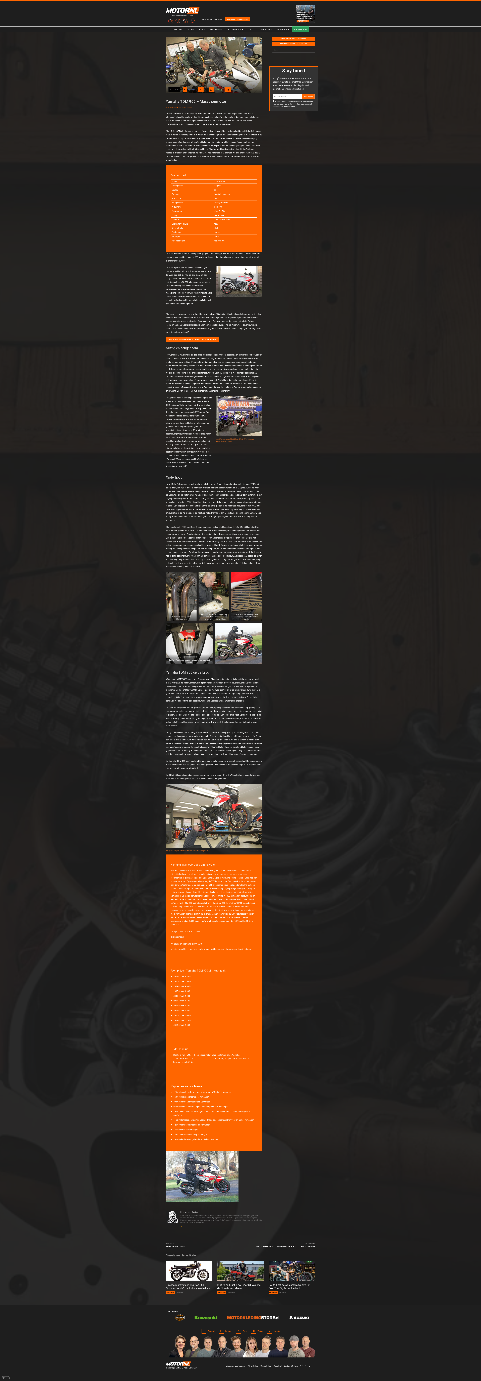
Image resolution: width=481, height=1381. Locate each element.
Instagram (228, 1331)
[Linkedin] (181, 1226)
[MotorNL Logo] (178, 1363)
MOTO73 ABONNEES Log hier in (293, 38)
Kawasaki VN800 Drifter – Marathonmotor (196, 339)
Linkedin (277, 1331)
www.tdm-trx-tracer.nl (203, 1058)
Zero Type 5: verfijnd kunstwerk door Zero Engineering (305, 15)
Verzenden (308, 96)
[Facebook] (204, 1331)
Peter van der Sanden (184, 108)
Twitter (245, 1331)
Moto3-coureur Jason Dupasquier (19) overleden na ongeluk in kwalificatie (285, 1246)
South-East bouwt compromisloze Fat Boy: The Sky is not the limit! (289, 1286)
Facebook (211, 1331)
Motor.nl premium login (237, 19)
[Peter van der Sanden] (172, 1219)
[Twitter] (238, 1331)
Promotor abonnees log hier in (293, 44)
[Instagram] (221, 1331)
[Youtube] (253, 1331)
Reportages (303, 21)
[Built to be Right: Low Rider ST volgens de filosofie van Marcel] (240, 1271)
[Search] (312, 50)
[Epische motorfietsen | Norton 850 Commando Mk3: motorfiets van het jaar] (189, 1271)
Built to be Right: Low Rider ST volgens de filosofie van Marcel (239, 1286)
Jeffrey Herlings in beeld (175, 1246)
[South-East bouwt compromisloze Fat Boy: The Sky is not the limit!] (292, 1271)
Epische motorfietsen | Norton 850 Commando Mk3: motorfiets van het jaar (188, 1286)
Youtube (260, 1331)
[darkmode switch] (6, 1377)
